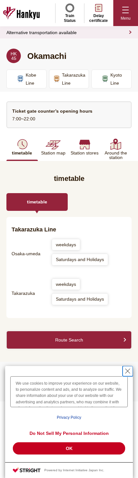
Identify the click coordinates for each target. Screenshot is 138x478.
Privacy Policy (69, 417)
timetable (22, 152)
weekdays (66, 244)
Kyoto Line (116, 79)
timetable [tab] (37, 201)
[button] (125, 13)
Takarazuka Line (73, 79)
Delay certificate (98, 18)
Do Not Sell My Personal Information (69, 433)
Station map (53, 152)
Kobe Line (31, 79)
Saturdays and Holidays (80, 259)
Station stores (85, 152)
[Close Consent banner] (128, 371)
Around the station (116, 155)
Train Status (69, 18)
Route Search (69, 339)
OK (69, 448)
